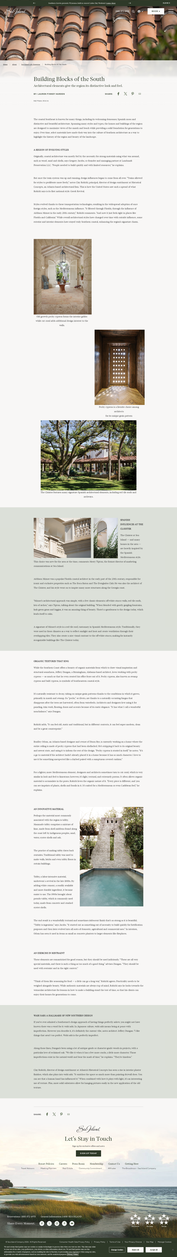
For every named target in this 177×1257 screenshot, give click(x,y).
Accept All (153, 1250)
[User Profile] (140, 11)
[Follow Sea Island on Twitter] (49, 1223)
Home (5, 64)
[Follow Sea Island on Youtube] (71, 1223)
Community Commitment (90, 1168)
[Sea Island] (15, 11)
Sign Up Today (88, 1153)
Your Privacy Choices (133, 1242)
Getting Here (132, 1163)
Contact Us (114, 1163)
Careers (63, 1163)
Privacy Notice (73, 1254)
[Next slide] (130, 3)
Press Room (78, 1163)
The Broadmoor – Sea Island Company (139, 1168)
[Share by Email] (139, 93)
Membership (96, 1163)
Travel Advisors (27, 1168)
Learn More (110, 3)
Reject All (135, 1250)
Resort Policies (46, 1163)
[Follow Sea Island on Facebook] (41, 1223)
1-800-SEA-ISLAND (72, 1216)
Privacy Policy (99, 1242)
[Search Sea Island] (133, 11)
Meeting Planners (48, 1168)
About (14, 64)
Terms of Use (114, 1242)
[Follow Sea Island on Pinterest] (64, 1223)
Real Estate (68, 1168)
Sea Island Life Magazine (30, 64)
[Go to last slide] (34, 3)
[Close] (173, 1250)
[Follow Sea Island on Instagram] (56, 1223)
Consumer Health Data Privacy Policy (74, 1242)
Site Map (149, 1242)
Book (155, 11)
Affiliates (112, 1168)
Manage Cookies (117, 1250)
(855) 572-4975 (122, 11)
